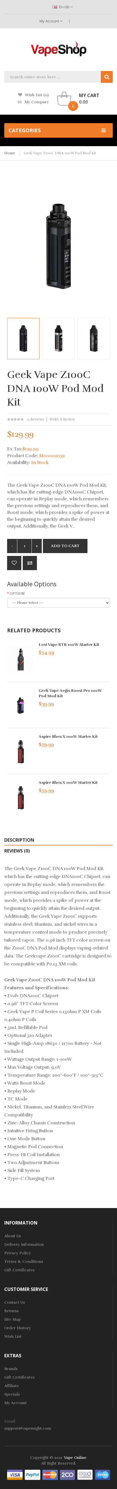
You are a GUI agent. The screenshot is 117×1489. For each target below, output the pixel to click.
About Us (12, 1236)
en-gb (64, 6)
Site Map (12, 1319)
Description (19, 840)
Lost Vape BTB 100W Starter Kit (69, 644)
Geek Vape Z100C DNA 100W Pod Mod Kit (60, 153)
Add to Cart (65, 545)
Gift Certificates (19, 1270)
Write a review (62, 419)
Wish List (13, 1336)
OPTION (17, 593)
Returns (11, 1311)
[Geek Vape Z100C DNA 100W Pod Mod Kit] (23, 338)
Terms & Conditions (23, 1261)
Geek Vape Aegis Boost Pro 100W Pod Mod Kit (70, 693)
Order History (17, 1328)
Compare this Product (30, 563)
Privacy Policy (17, 1253)
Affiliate (11, 1385)
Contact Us (14, 1302)
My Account (49, 21)
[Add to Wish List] (14, 563)
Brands (11, 1368)
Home (9, 153)
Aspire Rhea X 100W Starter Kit (68, 736)
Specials (12, 1394)
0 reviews (35, 419)
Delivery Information (24, 1244)
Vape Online (75, 1457)
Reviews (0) (17, 851)
